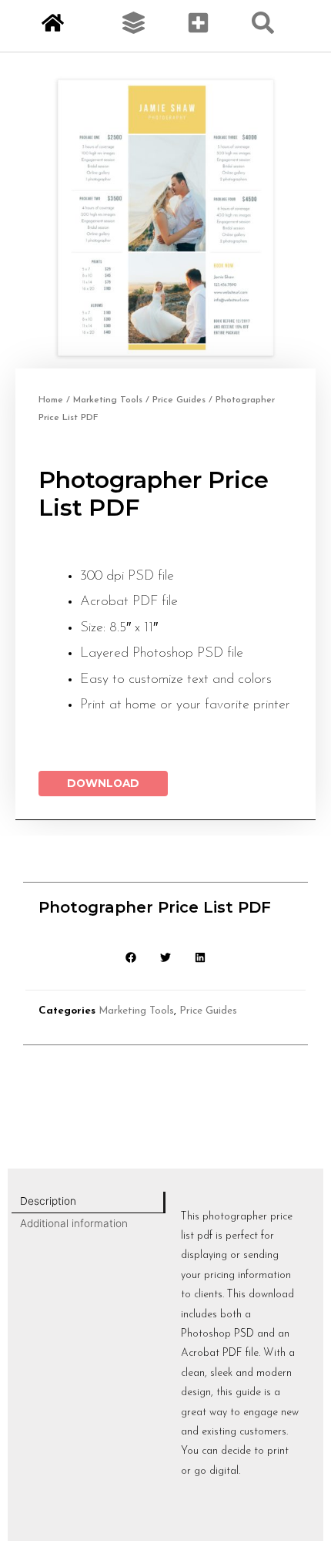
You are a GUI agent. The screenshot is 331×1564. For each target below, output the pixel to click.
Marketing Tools (107, 400)
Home (50, 400)
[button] (131, 957)
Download (103, 783)
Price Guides (179, 400)
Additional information (74, 1223)
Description (48, 1201)
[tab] (89, 1202)
